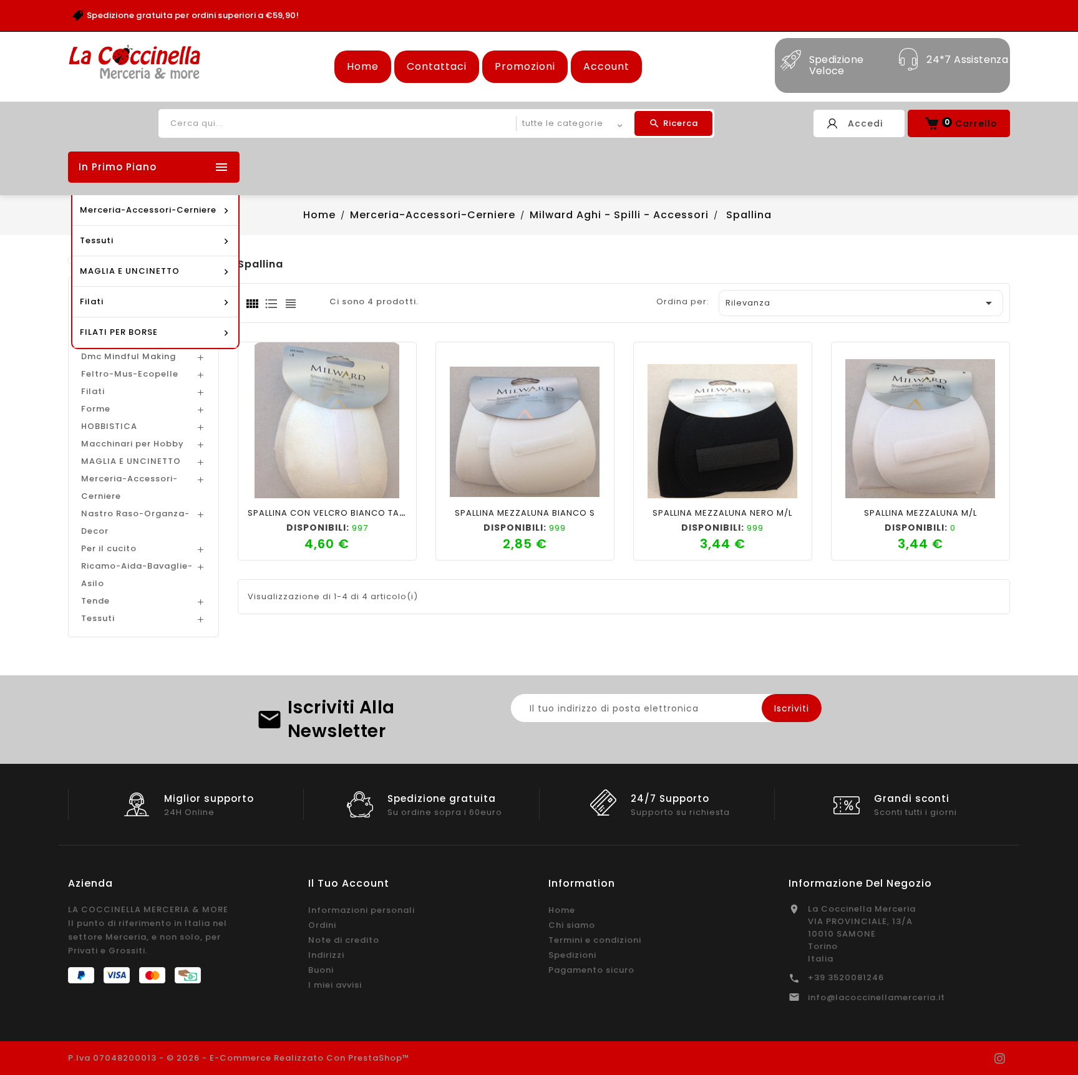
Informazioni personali (361, 910)
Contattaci (437, 66)
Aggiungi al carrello (284, 485)
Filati (93, 391)
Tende (95, 601)
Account (606, 66)
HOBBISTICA (109, 426)
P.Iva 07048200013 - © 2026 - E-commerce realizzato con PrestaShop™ (239, 1058)
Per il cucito (109, 548)
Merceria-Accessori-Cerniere (129, 487)
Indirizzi (326, 955)
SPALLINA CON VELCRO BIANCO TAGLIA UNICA (348, 513)
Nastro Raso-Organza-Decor (135, 522)
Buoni (321, 970)
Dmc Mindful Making (128, 356)
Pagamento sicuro (591, 970)
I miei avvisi (335, 985)
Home (363, 66)
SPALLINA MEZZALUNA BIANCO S (525, 513)
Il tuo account (348, 883)
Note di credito (343, 940)
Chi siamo (571, 925)
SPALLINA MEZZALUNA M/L (920, 513)
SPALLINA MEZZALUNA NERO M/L (722, 513)
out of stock (877, 485)
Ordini (322, 925)
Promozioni (525, 66)
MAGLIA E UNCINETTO (131, 461)
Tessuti (98, 618)
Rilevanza (861, 303)
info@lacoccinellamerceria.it (876, 997)
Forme (95, 409)
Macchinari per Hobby (132, 444)
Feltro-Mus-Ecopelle (129, 374)
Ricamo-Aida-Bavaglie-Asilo (137, 574)
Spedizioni (572, 955)
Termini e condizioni (594, 940)
